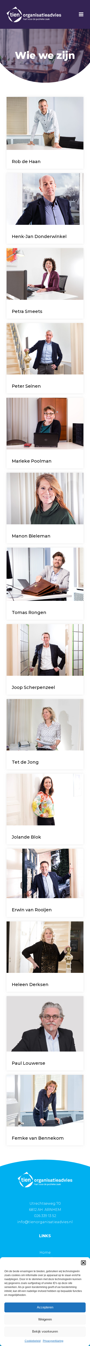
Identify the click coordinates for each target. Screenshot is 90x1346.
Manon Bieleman (31, 536)
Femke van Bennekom (38, 1138)
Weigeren (45, 1319)
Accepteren (45, 1307)
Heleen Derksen (30, 984)
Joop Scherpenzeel (33, 687)
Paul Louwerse (28, 1063)
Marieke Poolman (32, 461)
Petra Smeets (27, 311)
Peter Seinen (26, 386)
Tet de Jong (25, 762)
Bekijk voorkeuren (45, 1331)
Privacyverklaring (53, 1340)
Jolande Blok (26, 837)
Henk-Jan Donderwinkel (39, 236)
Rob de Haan (26, 161)
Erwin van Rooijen (32, 909)
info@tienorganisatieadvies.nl (45, 1222)
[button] (83, 1263)
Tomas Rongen (29, 612)
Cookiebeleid (33, 1340)
